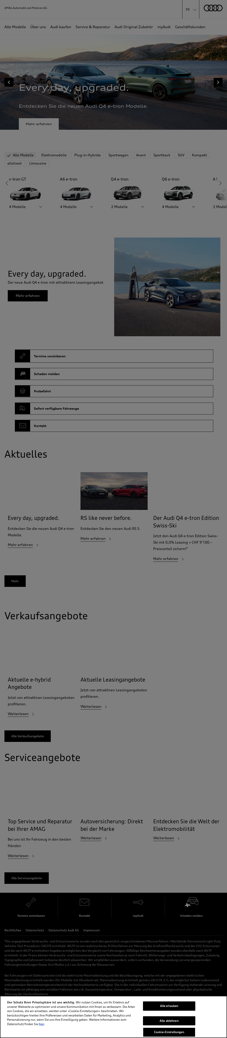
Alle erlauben (169, 1006)
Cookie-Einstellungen (169, 1032)
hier (41, 1024)
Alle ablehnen (169, 1020)
